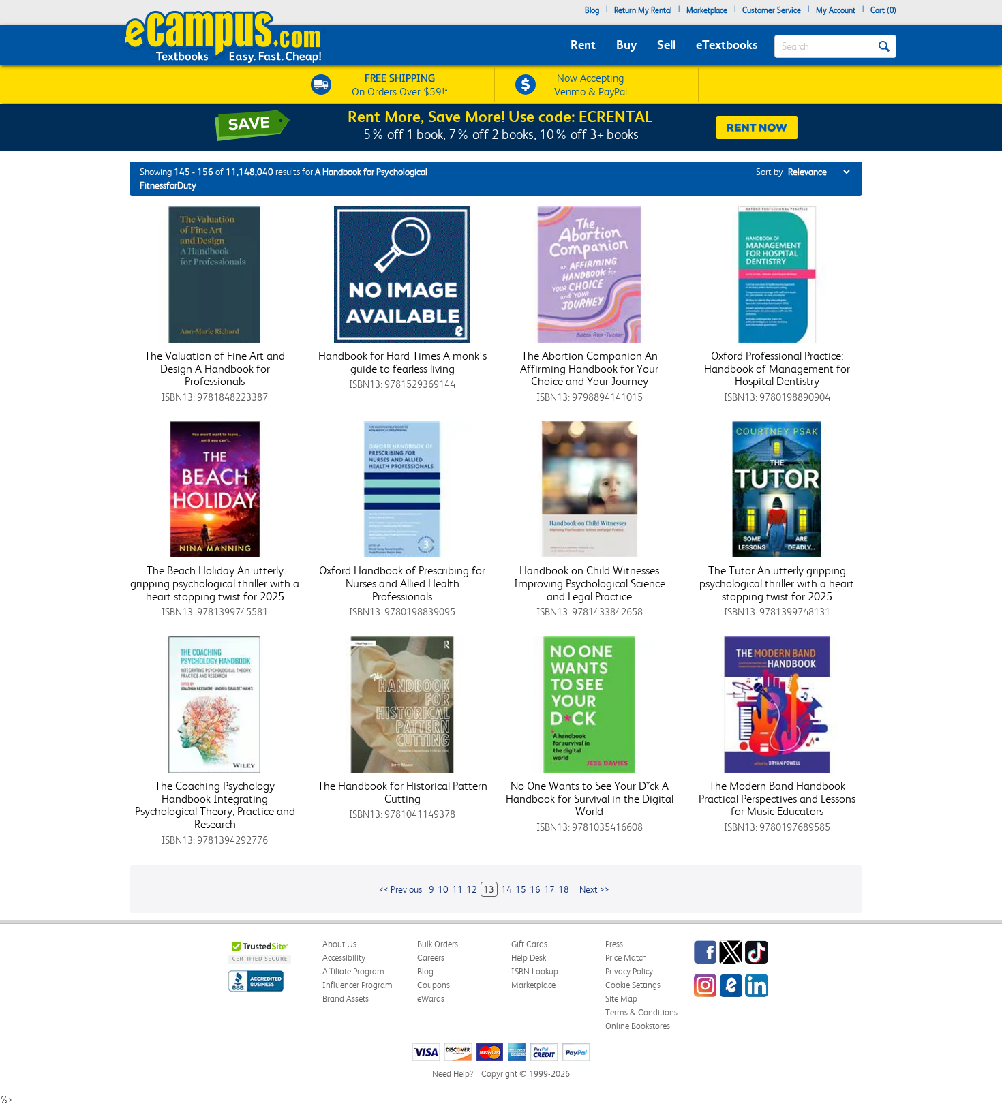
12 (471, 889)
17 (549, 889)
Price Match (626, 958)
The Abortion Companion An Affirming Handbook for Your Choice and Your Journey (589, 368)
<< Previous (400, 889)
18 (563, 889)
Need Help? (452, 1074)
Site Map (621, 999)
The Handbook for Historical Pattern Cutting (402, 792)
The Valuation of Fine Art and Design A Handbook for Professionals (215, 368)
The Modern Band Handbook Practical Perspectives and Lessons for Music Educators (777, 798)
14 (506, 889)
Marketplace (706, 10)
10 (443, 889)
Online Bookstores (637, 1026)
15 (520, 889)
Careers (430, 958)
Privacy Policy (629, 971)
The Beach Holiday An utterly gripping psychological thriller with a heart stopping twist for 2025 (214, 583)
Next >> (594, 889)
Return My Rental (642, 10)
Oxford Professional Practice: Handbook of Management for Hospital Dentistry (777, 368)
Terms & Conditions (641, 1012)
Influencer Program (357, 985)
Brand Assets (345, 999)
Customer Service (771, 10)
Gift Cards (529, 944)
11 (457, 889)
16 (535, 889)
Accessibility (343, 958)
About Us (339, 944)
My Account (835, 10)
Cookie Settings (633, 985)
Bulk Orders (437, 944)
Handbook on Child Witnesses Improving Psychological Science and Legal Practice (589, 583)
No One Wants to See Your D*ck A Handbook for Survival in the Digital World (589, 798)
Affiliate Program (353, 971)
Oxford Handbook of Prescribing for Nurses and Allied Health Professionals (402, 583)
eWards (430, 999)
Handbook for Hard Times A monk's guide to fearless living (402, 362)
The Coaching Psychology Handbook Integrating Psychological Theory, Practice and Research (215, 805)
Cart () (883, 10)
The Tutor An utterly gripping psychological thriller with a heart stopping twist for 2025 (776, 583)
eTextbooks (726, 44)
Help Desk (528, 958)
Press (614, 944)
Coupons (433, 985)
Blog (592, 10)
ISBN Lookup (534, 971)
